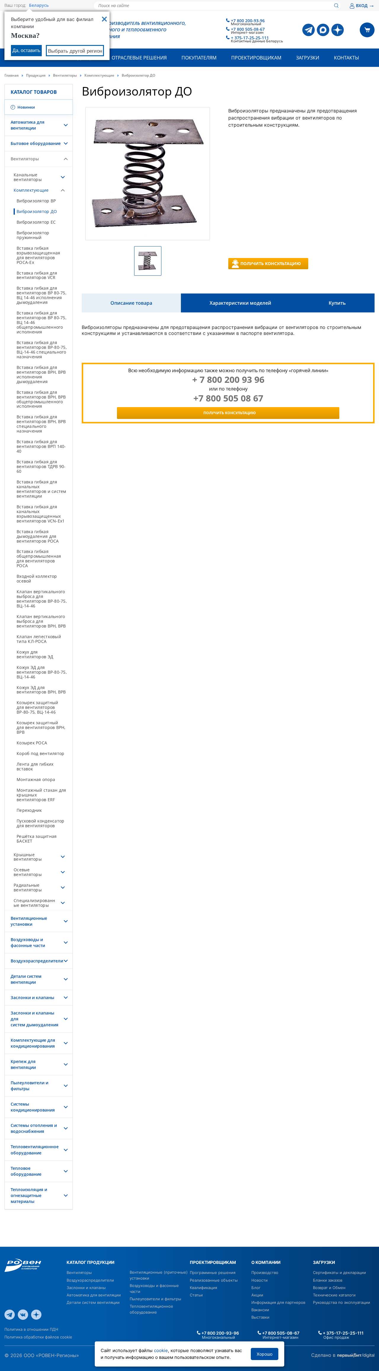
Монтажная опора (36, 779)
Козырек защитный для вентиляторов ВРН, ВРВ (41, 727)
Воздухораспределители (37, 961)
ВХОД (365, 5)
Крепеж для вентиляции (23, 1064)
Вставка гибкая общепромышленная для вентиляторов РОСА (39, 558)
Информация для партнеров (278, 1302)
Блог (256, 1287)
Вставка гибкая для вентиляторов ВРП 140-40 (41, 446)
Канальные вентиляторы (28, 177)
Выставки (260, 1317)
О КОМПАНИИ (265, 1262)
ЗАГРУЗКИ (324, 1262)
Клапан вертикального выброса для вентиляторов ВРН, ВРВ (41, 621)
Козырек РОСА (32, 743)
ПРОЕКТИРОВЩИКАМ (213, 1262)
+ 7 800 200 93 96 (228, 379)
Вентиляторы (65, 75)
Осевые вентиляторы (28, 872)
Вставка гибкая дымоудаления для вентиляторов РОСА (38, 536)
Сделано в (324, 1355)
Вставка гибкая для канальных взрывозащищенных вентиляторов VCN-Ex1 (41, 514)
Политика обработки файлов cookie (38, 1337)
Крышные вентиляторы (28, 857)
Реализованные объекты (214, 1280)
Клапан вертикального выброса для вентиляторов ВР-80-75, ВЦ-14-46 (42, 599)
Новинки (26, 107)
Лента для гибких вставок (35, 766)
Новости (259, 1280)
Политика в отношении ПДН (31, 1329)
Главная (11, 75)
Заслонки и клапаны (32, 997)
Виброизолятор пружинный (33, 235)
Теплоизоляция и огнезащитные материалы (29, 1195)
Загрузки (307, 57)
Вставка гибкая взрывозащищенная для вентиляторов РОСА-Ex (38, 255)
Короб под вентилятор (40, 753)
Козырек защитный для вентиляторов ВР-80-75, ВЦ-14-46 (37, 707)
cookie (161, 1350)
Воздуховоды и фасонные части (28, 942)
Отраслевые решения (139, 57)
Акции (257, 1295)
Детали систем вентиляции (26, 979)
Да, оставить (26, 50)
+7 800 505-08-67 (248, 29)
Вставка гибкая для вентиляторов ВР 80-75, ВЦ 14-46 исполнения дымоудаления (41, 295)
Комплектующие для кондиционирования (33, 1043)
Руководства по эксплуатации (341, 1302)
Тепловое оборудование (26, 1171)
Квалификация (203, 1287)
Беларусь (39, 5)
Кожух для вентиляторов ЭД (35, 654)
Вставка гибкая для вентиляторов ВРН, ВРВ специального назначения (41, 424)
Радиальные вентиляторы (28, 887)
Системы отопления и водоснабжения (34, 1128)
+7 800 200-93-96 (248, 20)
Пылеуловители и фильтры (155, 1298)
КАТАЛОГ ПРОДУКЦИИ (90, 1262)
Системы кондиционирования (33, 1107)
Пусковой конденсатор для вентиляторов (40, 823)
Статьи (196, 1295)
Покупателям (199, 57)
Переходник (29, 810)
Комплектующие (99, 75)
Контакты (346, 57)
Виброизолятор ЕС (36, 222)
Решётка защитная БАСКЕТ (37, 838)
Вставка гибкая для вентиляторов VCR (37, 275)
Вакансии (260, 1309)
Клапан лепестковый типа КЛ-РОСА (39, 639)
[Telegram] (308, 30)
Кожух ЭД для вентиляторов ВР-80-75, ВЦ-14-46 (42, 672)
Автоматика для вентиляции (27, 125)
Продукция (36, 75)
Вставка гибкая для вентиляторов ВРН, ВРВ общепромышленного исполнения (41, 399)
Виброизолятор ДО (37, 211)
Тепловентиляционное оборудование (35, 1149)
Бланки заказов (327, 1280)
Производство (264, 1272)
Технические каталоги (334, 1295)
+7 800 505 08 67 (228, 398)
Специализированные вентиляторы (34, 903)
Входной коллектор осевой (37, 578)
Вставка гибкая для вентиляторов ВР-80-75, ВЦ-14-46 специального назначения (42, 349)
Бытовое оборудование (36, 143)
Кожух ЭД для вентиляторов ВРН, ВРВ (41, 690)
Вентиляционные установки (29, 921)
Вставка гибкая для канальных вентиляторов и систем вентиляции (41, 489)
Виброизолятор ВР (36, 201)
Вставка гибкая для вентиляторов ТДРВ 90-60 (41, 466)
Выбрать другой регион (75, 51)
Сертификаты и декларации (339, 1272)
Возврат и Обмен (329, 1287)
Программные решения (212, 1272)
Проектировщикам (256, 57)
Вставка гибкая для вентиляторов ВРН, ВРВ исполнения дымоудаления (41, 374)
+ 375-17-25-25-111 (250, 38)
